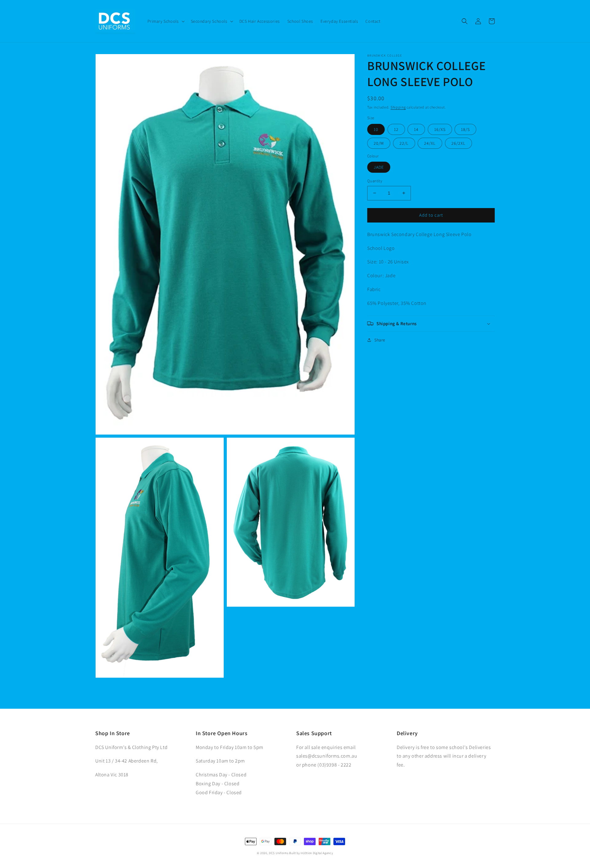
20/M (379, 143)
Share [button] (379, 340)
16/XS (440, 129)
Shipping (398, 107)
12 (396, 129)
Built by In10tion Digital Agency (311, 853)
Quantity (374, 180)
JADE (379, 167)
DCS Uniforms (278, 853)
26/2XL (458, 143)
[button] (165, 21)
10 (376, 129)
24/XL (430, 143)
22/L (404, 143)
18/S (465, 129)
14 (416, 129)
